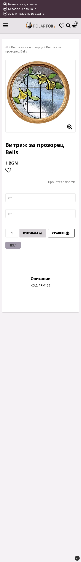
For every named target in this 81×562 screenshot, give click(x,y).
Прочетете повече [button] (62, 182)
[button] (61, 25)
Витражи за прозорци (27, 47)
